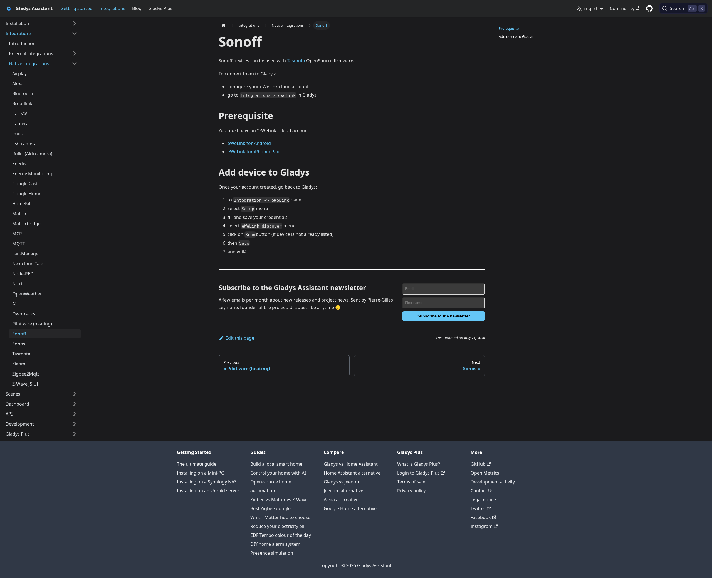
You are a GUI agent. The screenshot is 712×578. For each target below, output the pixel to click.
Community (622, 8)
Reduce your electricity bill (277, 526)
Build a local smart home (276, 464)
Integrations (112, 8)
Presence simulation (271, 553)
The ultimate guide (196, 464)
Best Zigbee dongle (270, 508)
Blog (137, 8)
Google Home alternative (350, 508)
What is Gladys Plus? (418, 464)
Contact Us (482, 491)
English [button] (591, 8)
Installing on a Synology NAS (207, 482)
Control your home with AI (278, 473)
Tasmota (296, 61)
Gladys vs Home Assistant (351, 464)
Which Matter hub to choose (280, 517)
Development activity (493, 482)
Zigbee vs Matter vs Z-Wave (279, 500)
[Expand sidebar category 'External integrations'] (74, 53)
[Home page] (224, 25)
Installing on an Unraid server (208, 491)
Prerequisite (509, 28)
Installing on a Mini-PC (200, 473)
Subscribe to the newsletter (443, 316)
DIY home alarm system (275, 544)
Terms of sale (411, 482)
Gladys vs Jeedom (342, 482)
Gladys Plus (160, 8)
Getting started (76, 8)
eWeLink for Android (249, 143)
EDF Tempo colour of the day (280, 535)
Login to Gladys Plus (418, 473)
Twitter (478, 508)
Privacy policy (411, 491)
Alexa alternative (341, 500)
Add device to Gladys (516, 36)
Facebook (481, 517)
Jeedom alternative (343, 491)
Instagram (482, 526)
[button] (41, 23)
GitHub (478, 464)
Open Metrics (485, 473)
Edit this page (240, 338)
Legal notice (483, 500)
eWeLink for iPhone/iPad (254, 152)
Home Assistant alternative (352, 473)
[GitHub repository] (649, 8)
